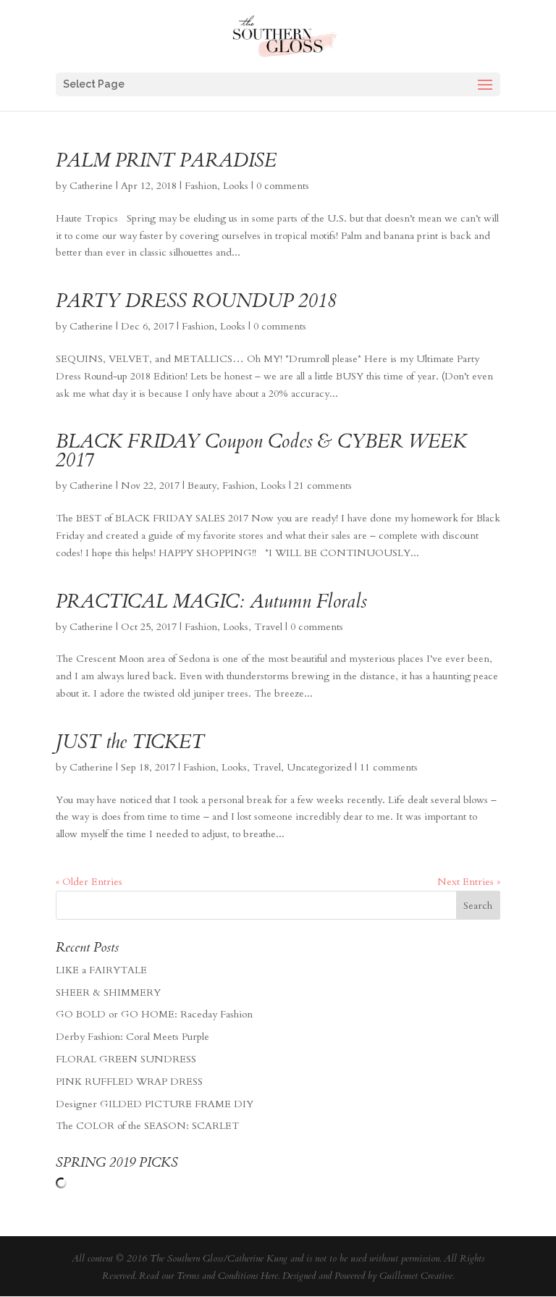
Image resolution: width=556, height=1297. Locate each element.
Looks (235, 186)
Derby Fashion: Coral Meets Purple (132, 1037)
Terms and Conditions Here (227, 1276)
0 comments (282, 186)
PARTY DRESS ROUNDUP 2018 (196, 301)
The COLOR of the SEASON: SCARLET (147, 1126)
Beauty (202, 485)
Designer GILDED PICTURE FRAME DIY (154, 1104)
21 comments (323, 485)
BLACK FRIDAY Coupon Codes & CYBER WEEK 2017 (261, 451)
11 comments (389, 767)
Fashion (201, 186)
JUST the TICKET (130, 742)
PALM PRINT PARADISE (166, 160)
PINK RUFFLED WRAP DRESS (129, 1081)
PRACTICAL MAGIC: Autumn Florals (211, 601)
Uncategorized (319, 767)
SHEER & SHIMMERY (108, 992)
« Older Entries (89, 882)
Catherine (91, 186)
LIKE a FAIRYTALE (101, 970)
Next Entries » (468, 882)
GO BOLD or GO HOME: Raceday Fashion (154, 1014)
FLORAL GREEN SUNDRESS (126, 1059)
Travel (268, 627)
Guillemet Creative (415, 1276)
